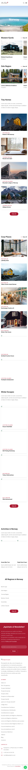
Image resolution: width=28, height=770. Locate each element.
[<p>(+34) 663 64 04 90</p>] (2, 752)
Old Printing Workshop (9, 451)
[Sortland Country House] (14, 343)
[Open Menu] (26, 3)
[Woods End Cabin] (14, 146)
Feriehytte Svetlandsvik (7, 380)
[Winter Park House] (14, 319)
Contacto (3, 740)
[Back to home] (4, 3)
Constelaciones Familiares (8, 707)
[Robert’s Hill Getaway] (14, 122)
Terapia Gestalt (5, 699)
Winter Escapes (7, 392)
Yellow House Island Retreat (8, 284)
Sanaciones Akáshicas (7, 732)
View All (25, 38)
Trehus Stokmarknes (8, 475)
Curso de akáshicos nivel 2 (8, 729)
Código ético (4, 704)
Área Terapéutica (5, 685)
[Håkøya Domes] (14, 195)
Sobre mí (3, 682)
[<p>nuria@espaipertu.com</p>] (2, 755)
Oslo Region (6, 66)
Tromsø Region (7, 157)
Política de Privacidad (11, 641)
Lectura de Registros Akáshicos (9, 718)
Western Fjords (7, 37)
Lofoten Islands (8, 181)
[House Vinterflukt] (14, 414)
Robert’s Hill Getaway (8, 134)
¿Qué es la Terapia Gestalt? (8, 702)
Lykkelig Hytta (5, 260)
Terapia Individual (5, 688)
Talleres (3, 734)
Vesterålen (6, 133)
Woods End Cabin (7, 159)
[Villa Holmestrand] (14, 487)
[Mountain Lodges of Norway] (14, 170)
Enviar (14, 651)
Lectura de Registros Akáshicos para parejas (12, 721)
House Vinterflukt (7, 427)
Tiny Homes (6, 99)
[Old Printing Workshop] (14, 438)
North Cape (4, 586)
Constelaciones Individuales (8, 710)
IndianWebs (17, 766)
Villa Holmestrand (7, 499)
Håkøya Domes (7, 207)
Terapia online (4, 693)
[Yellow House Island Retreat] (14, 272)
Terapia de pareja (5, 691)
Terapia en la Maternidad (7, 696)
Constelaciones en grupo (7, 712)
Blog (2, 737)
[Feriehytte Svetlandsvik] (14, 367)
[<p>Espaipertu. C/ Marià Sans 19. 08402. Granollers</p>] (2, 748)
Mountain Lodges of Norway (10, 183)
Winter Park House (6, 332)
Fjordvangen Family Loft (7, 308)
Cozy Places (6, 237)
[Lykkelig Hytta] (14, 248)
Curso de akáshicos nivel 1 (8, 726)
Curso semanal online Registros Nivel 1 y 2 (12, 723)
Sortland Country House (7, 356)
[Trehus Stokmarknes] (14, 462)
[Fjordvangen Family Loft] (14, 296)
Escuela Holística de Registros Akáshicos (11, 715)
